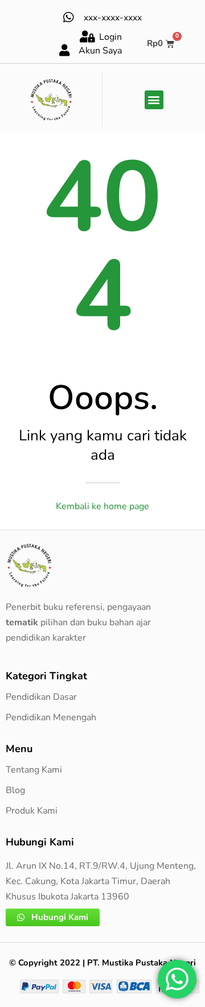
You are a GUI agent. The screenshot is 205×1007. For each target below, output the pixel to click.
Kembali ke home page (102, 506)
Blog (15, 790)
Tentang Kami (34, 769)
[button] (154, 99)
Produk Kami (32, 810)
